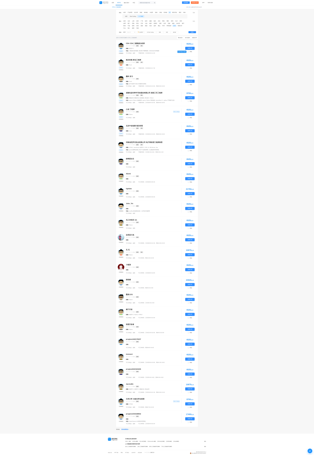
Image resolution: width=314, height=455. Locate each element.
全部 (124, 12)
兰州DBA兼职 (169, 441)
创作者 (174, 32)
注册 (211, 2)
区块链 (165, 12)
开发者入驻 (195, 2)
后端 (160, 12)
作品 (134, 2)
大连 (146, 23)
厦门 (129, 23)
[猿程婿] (121, 282)
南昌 (173, 23)
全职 (167, 32)
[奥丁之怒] (121, 46)
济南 (133, 23)
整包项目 (180, 37)
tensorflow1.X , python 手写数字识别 (165, 100)
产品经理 (130, 12)
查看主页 (190, 48)
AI (169, 12)
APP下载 (116, 452)
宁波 (129, 25)
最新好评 (194, 37)
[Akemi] (121, 176)
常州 (163, 25)
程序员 (119, 2)
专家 (160, 32)
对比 (191, 51)
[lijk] (121, 144)
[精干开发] (121, 312)
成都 (150, 21)
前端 (141, 12)
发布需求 (186, 2)
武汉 (159, 21)
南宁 (183, 23)
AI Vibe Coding (150, 32)
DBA (184, 12)
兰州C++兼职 (128, 441)
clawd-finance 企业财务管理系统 (137, 421)
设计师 (136, 12)
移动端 (146, 12)
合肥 (124, 23)
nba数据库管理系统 (154, 149)
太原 (164, 23)
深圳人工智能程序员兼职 (154, 446)
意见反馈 (140, 452)
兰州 (174, 25)
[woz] (121, 62)
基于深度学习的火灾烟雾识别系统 (137, 83)
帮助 (122, 452)
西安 (163, 21)
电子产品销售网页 (143, 149)
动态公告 (110, 452)
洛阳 (133, 28)
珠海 (124, 25)
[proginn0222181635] (121, 371)
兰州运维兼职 (176, 441)
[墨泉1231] (121, 297)
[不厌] (121, 128)
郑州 (172, 21)
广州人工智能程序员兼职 (166, 446)
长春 (150, 25)
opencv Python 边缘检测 (135, 100)
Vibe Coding (133, 16)
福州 (150, 23)
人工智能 (141, 16)
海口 (129, 28)
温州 (155, 25)
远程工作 (152, 452)
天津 (142, 23)
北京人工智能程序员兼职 (130, 446)
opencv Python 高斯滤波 (148, 100)
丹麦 (137, 28)
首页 (113, 2)
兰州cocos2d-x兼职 (151, 441)
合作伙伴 (133, 452)
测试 (180, 12)
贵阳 (142, 25)
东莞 (137, 25)
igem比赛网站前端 (133, 149)
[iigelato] (121, 191)
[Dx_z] (121, 401)
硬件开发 (174, 12)
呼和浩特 (169, 25)
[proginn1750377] (121, 79)
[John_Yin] (121, 206)
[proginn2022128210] (121, 222)
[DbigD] (121, 95)
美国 (146, 25)
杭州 (146, 21)
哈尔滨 (178, 23)
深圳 (137, 21)
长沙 (176, 21)
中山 (124, 28)
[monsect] (121, 356)
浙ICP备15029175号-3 (201, 451)
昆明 (133, 25)
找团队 (192, 32)
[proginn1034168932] (121, 416)
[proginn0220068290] (121, 252)
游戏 (156, 12)
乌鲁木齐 (180, 25)
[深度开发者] (121, 327)
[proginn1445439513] (121, 111)
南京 (155, 21)
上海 (133, 21)
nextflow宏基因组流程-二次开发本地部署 (139, 211)
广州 (142, 21)
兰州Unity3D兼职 (161, 441)
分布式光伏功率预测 (154, 50)
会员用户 (141, 32)
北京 (129, 21)
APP (203, 2)
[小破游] (121, 267)
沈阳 (160, 23)
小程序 (151, 12)
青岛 (137, 23)
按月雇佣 (187, 37)
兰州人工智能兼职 (116, 7)
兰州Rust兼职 (135, 441)
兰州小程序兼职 (142, 441)
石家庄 (155, 23)
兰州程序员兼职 (123, 37)
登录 (209, 2)
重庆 (168, 21)
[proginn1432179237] (121, 341)
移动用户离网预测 (143, 50)
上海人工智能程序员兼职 (142, 446)
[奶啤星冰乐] (121, 161)
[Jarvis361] (121, 386)
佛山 (159, 25)
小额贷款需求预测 (133, 50)
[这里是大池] (121, 237)
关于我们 (127, 452)
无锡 (169, 23)
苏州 (181, 21)
